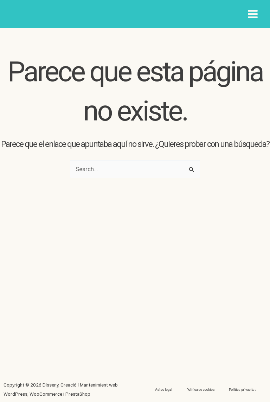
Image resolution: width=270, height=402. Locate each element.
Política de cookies (200, 389)
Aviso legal (163, 389)
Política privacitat (242, 389)
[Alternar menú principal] (253, 14)
